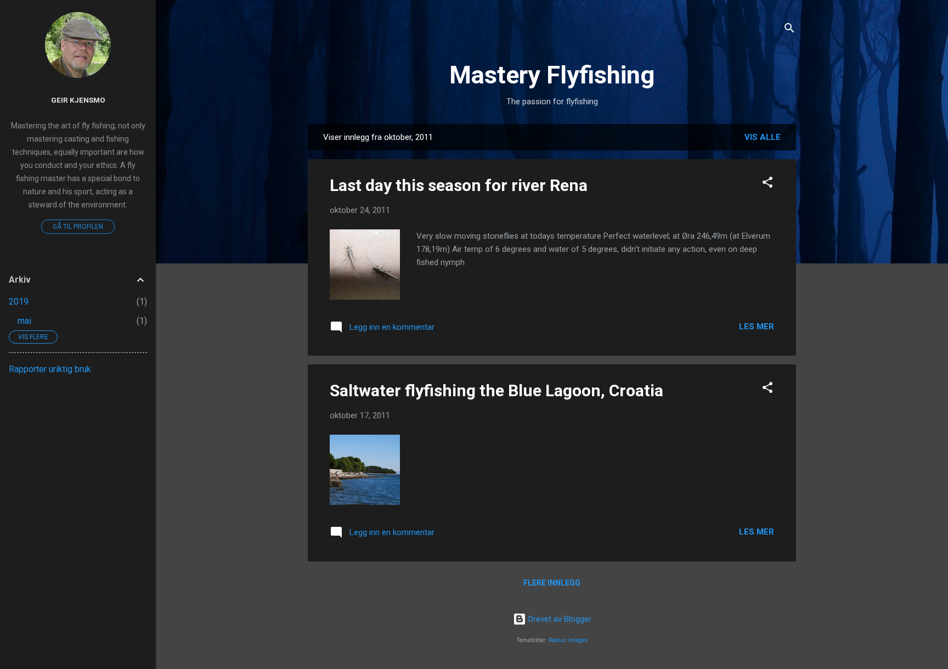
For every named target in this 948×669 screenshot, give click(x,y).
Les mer (756, 326)
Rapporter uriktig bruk (50, 369)
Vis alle (762, 137)
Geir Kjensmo (78, 99)
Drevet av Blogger (558, 619)
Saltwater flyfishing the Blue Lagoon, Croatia (496, 390)
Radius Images (568, 640)
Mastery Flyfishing (551, 74)
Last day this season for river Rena (459, 185)
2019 (19, 301)
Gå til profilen (78, 227)
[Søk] (789, 30)
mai (24, 321)
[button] (767, 184)
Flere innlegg (551, 582)
